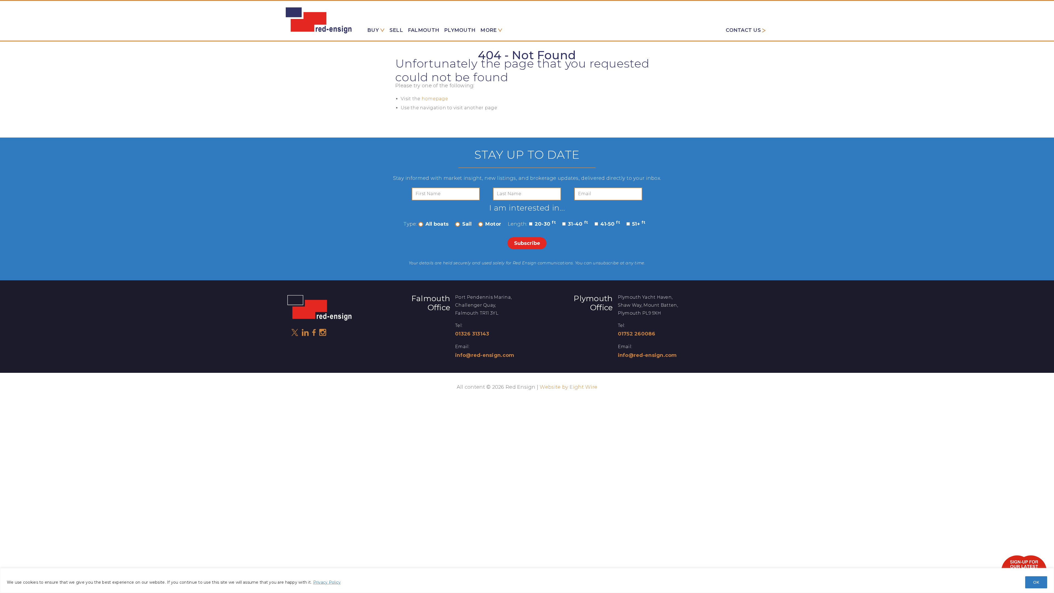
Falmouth (423, 30)
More (488, 30)
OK (1036, 582)
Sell (396, 30)
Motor (493, 224)
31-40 (578, 224)
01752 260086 (636, 334)
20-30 (545, 224)
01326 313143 (472, 334)
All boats (436, 224)
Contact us (743, 30)
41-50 (610, 224)
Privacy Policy (327, 582)
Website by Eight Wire (568, 387)
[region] (527, 580)
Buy (373, 30)
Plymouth (459, 30)
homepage (435, 98)
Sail (467, 224)
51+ (639, 224)
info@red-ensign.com (484, 355)
